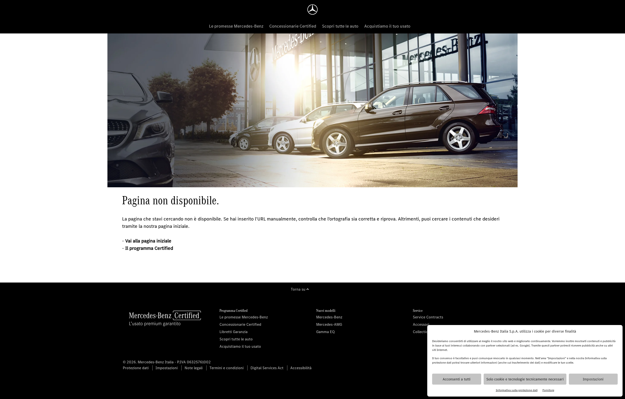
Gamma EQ (325, 331)
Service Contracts (428, 317)
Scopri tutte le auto (340, 26)
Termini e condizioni (226, 367)
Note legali (194, 367)
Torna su (298, 289)
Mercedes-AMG (329, 324)
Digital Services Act (266, 367)
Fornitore (548, 390)
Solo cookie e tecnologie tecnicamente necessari (525, 379)
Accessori (421, 324)
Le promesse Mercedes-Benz (236, 26)
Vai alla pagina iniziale (148, 241)
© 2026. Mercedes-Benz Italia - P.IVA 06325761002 (167, 362)
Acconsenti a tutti (456, 379)
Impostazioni (593, 379)
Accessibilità (301, 367)
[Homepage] (312, 9)
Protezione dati (136, 367)
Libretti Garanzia (233, 331)
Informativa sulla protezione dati (517, 390)
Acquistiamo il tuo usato (387, 26)
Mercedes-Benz (329, 317)
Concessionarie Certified (292, 26)
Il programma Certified (149, 248)
